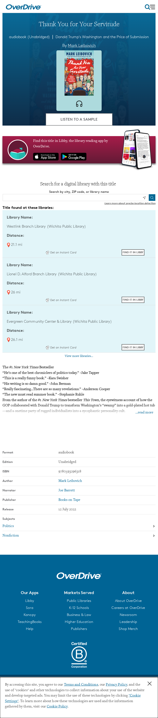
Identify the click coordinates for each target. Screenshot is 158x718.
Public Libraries (79, 601)
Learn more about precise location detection (130, 203)
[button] (29, 593)
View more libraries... (79, 356)
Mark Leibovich (82, 45)
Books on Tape (69, 500)
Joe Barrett (66, 490)
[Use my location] (144, 197)
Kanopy (30, 615)
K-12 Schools (79, 608)
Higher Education (79, 622)
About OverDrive (128, 601)
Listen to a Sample (79, 119)
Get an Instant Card (62, 252)
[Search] (152, 197)
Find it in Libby (133, 252)
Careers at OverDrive (128, 608)
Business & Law (79, 615)
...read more (144, 412)
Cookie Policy (57, 707)
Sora (29, 608)
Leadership (128, 622)
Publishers (79, 629)
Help (29, 629)
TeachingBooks (30, 622)
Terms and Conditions (81, 685)
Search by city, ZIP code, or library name (79, 192)
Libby (29, 601)
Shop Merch (128, 629)
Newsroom (128, 615)
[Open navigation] (150, 7)
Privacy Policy (116, 685)
